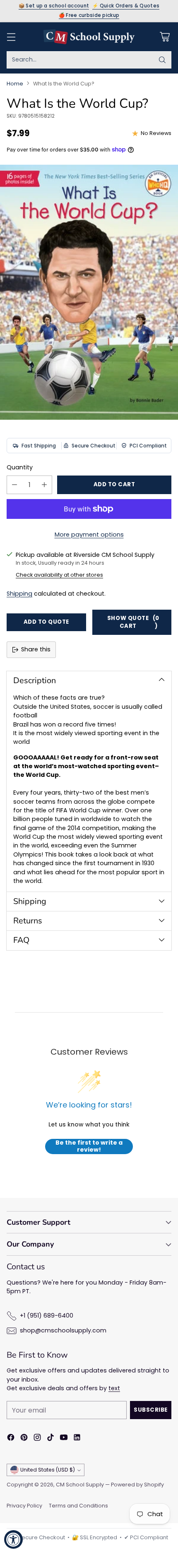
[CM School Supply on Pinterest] (24, 1438)
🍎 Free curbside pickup (89, 16)
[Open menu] (10, 36)
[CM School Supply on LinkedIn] (77, 1438)
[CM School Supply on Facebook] (11, 1438)
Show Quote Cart (133, 622)
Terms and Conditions (78, 1505)
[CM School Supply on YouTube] (64, 1438)
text (114, 1388)
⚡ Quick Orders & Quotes (125, 6)
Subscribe (151, 1410)
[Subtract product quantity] (14, 485)
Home (15, 83)
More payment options (89, 534)
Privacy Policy (24, 1505)
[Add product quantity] (44, 485)
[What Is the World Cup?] (89, 292)
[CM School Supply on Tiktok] (50, 1438)
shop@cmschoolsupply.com (63, 1330)
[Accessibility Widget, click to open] (13, 1539)
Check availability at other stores (59, 574)
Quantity (20, 467)
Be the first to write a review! (89, 1146)
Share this (36, 649)
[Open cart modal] (164, 36)
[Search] (162, 60)
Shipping (19, 593)
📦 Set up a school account (54, 6)
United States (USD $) (47, 1469)
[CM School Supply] (89, 37)
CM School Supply (80, 1484)
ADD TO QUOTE (46, 622)
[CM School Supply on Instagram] (37, 1438)
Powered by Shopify (137, 1484)
